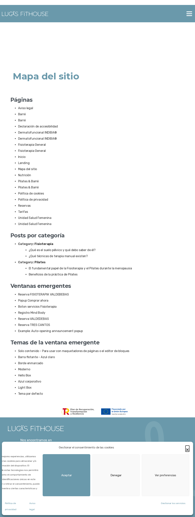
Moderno (24, 369)
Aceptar (66, 475)
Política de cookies (31, 193)
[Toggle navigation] (189, 13)
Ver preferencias (165, 475)
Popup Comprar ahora (33, 300)
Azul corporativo (29, 381)
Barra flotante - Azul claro (36, 357)
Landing (24, 163)
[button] (187, 447)
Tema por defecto (30, 393)
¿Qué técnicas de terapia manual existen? (58, 256)
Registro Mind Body (31, 313)
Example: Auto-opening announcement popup (50, 331)
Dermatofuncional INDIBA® (37, 132)
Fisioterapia (43, 244)
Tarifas (23, 212)
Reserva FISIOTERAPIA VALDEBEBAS (43, 294)
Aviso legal (25, 108)
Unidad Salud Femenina (35, 218)
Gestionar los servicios (173, 503)
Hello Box (24, 375)
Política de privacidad (33, 199)
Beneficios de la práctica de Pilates (53, 274)
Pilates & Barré (28, 181)
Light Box (25, 387)
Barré (22, 114)
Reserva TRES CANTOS (34, 325)
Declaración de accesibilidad (38, 126)
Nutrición (24, 175)
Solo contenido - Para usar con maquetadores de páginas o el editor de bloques (73, 351)
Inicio (22, 157)
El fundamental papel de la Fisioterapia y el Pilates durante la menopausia (80, 268)
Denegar (115, 475)
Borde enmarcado (30, 363)
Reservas (24, 205)
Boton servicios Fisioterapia (37, 306)
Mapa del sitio (27, 169)
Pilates (40, 262)
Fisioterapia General (32, 144)
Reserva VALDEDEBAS (33, 319)
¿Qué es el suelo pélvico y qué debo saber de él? (62, 250)
